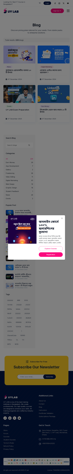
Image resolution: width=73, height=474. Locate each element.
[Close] (62, 218)
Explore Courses (51, 249)
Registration (50, 255)
